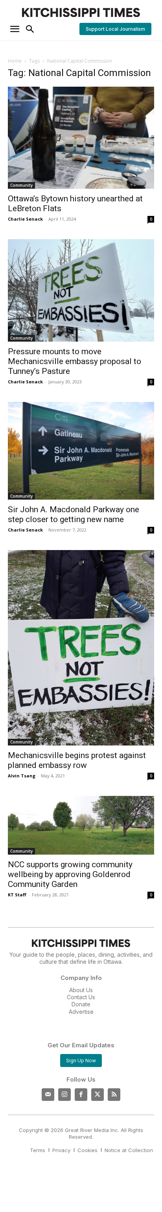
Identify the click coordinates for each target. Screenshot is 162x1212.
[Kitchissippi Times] (81, 12)
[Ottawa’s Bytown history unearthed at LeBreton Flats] (81, 138)
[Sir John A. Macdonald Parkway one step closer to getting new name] (81, 451)
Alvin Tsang (21, 776)
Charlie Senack (25, 219)
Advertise (81, 1011)
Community (21, 185)
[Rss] (114, 1094)
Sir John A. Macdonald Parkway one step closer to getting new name (73, 514)
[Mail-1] (48, 1094)
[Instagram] (64, 1094)
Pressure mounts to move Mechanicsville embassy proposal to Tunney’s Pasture (74, 361)
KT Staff (17, 895)
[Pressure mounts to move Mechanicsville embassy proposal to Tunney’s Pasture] (81, 290)
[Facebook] (81, 1094)
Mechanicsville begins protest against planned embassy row (77, 760)
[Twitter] (97, 1094)
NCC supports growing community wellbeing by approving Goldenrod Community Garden (70, 874)
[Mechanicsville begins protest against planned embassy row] (81, 648)
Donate (81, 1004)
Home (15, 61)
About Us (81, 990)
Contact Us (81, 997)
